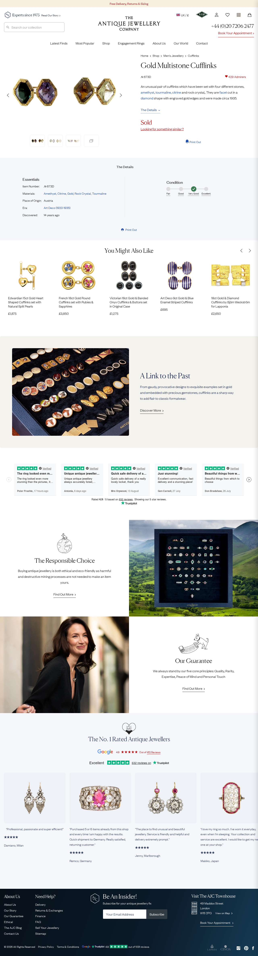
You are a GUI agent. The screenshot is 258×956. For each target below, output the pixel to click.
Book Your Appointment (235, 33)
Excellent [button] (206, 193)
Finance (40, 916)
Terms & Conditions (68, 947)
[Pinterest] (246, 948)
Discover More (150, 410)
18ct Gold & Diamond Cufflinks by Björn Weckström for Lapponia (230, 302)
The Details (149, 109)
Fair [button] (168, 193)
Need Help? (45, 896)
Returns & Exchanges (49, 910)
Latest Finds (59, 43)
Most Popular (85, 43)
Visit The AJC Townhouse (213, 896)
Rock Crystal (83, 193)
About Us (159, 43)
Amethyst (50, 193)
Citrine (61, 193)
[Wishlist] (228, 15)
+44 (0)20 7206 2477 (232, 26)
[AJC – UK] (129, 26)
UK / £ (185, 15)
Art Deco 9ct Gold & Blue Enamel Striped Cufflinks (177, 300)
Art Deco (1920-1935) (57, 207)
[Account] (216, 15)
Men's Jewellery (173, 55)
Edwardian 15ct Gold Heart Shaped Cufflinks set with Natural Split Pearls (25, 302)
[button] (121, 95)
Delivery (40, 904)
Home (144, 55)
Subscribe (157, 914)
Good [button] (181, 193)
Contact (202, 43)
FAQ (38, 921)
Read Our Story (49, 15)
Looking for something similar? (162, 129)
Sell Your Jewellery (47, 927)
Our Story (10, 910)
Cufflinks (193, 55)
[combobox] (34, 27)
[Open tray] (238, 14)
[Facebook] (253, 948)
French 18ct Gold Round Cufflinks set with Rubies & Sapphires (76, 302)
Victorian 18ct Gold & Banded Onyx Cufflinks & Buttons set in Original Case (129, 302)
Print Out (195, 141)
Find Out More (63, 594)
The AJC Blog (13, 927)
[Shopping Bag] (249, 15)
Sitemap (40, 933)
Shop (106, 43)
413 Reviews (153, 752)
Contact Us (11, 933)
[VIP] (202, 14)
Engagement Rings (131, 43)
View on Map (222, 913)
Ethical (8, 921)
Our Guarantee (13, 916)
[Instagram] (238, 948)
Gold (70, 193)
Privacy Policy (46, 947)
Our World (181, 43)
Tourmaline (99, 193)
